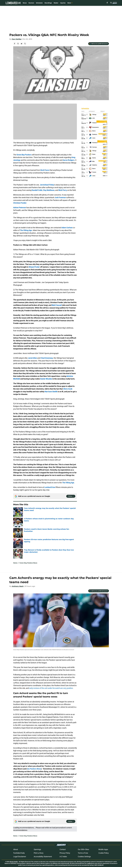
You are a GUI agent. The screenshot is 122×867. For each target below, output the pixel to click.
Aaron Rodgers (68, 160)
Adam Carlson (67, 228)
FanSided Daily (19, 853)
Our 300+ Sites (83, 849)
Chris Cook (67, 389)
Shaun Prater (34, 267)
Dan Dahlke (16, 39)
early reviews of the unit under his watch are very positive (51, 688)
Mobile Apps (103, 849)
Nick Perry (63, 190)
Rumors (31, 3)
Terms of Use (83, 853)
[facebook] (107, 2)
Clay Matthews (48, 190)
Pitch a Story (38, 853)
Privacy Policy (65, 853)
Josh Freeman (60, 197)
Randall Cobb (37, 190)
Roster (56, 3)
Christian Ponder (19, 203)
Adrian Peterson (19, 208)
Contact (63, 849)
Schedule (39, 3)
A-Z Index (63, 857)
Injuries (62, 3)
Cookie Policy (103, 853)
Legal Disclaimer (19, 857)
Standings (48, 3)
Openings (37, 849)
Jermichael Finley (47, 185)
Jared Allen (32, 358)
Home (15, 563)
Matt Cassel (57, 305)
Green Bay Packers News (28, 563)
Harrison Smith (51, 392)
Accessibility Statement (43, 857)
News (25, 3)
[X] (111, 2)
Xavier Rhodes (46, 379)
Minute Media (14, 861)
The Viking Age (26, 230)
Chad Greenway (47, 358)
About (15, 849)
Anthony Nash (17, 586)
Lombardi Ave (49, 487)
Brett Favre (45, 170)
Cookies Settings (84, 857)
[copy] (25, 43)
